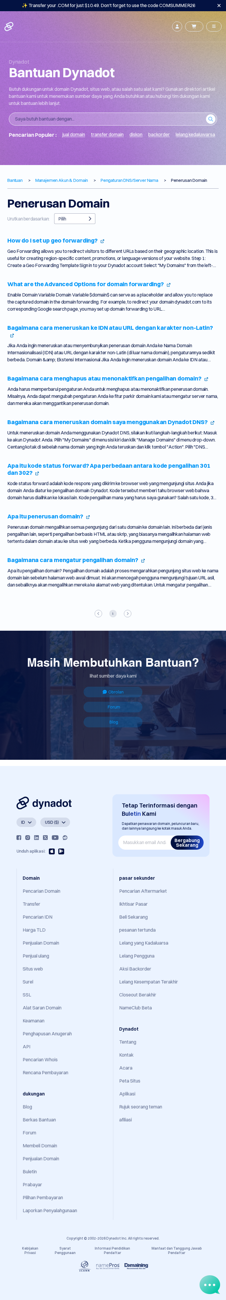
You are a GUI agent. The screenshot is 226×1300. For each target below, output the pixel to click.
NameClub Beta (135, 1008)
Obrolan (116, 692)
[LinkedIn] (36, 837)
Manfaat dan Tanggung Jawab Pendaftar (177, 1250)
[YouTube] (55, 837)
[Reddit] (65, 837)
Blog (113, 722)
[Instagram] (27, 837)
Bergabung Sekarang (187, 842)
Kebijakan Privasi (30, 1250)
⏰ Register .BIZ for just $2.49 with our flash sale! (108, 5)
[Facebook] (18, 837)
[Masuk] (177, 27)
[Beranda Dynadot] (9, 27)
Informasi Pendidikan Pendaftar (112, 1250)
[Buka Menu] (214, 27)
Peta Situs (129, 1081)
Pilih (62, 219)
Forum (114, 707)
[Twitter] (45, 837)
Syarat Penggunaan (65, 1250)
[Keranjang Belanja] (194, 27)
